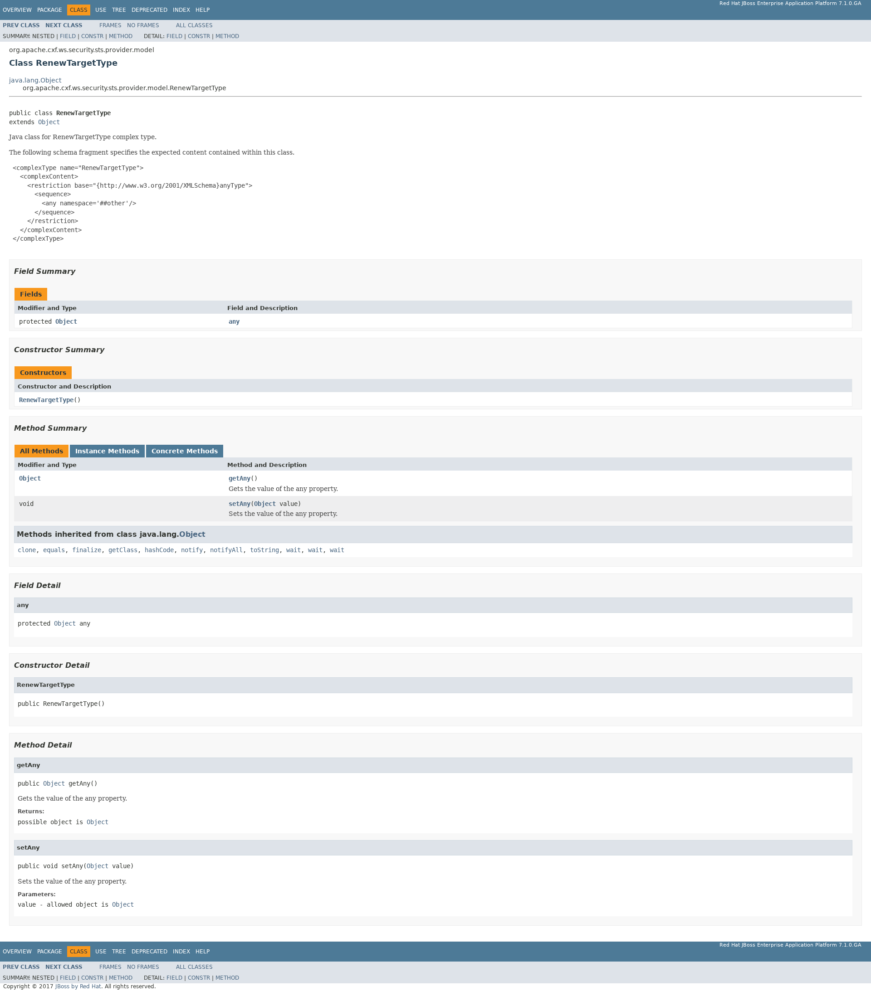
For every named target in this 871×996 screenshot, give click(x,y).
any (234, 321)
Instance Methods (107, 451)
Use (101, 10)
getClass (122, 550)
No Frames (143, 25)
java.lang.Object (35, 80)
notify (192, 550)
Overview (17, 10)
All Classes (194, 25)
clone (27, 550)
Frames (110, 25)
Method (120, 36)
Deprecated (149, 10)
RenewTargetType (46, 399)
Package (49, 10)
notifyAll (226, 550)
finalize (86, 550)
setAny (239, 503)
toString (264, 550)
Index (181, 10)
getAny (239, 478)
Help (203, 10)
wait (293, 550)
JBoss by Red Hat (78, 986)
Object (49, 122)
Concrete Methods (185, 451)
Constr (92, 36)
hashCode (159, 550)
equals (54, 550)
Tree (119, 10)
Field (68, 36)
